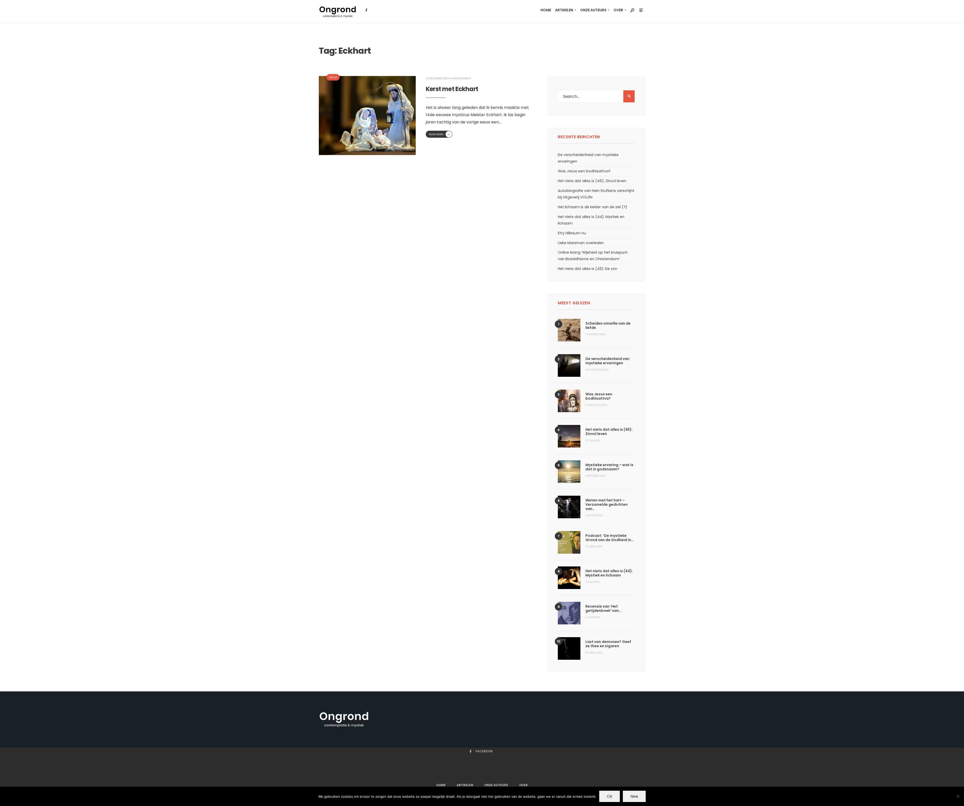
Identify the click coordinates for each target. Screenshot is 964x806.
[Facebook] (366, 10)
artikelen (564, 10)
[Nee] (957, 796)
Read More (439, 134)
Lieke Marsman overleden (581, 242)
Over (618, 10)
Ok (609, 796)
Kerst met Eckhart (452, 89)
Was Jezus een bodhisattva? (584, 171)
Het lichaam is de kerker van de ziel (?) (592, 206)
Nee (634, 796)
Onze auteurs (593, 10)
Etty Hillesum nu (572, 233)
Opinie (333, 77)
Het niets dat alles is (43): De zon (587, 268)
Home (545, 10)
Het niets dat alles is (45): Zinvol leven (592, 180)
